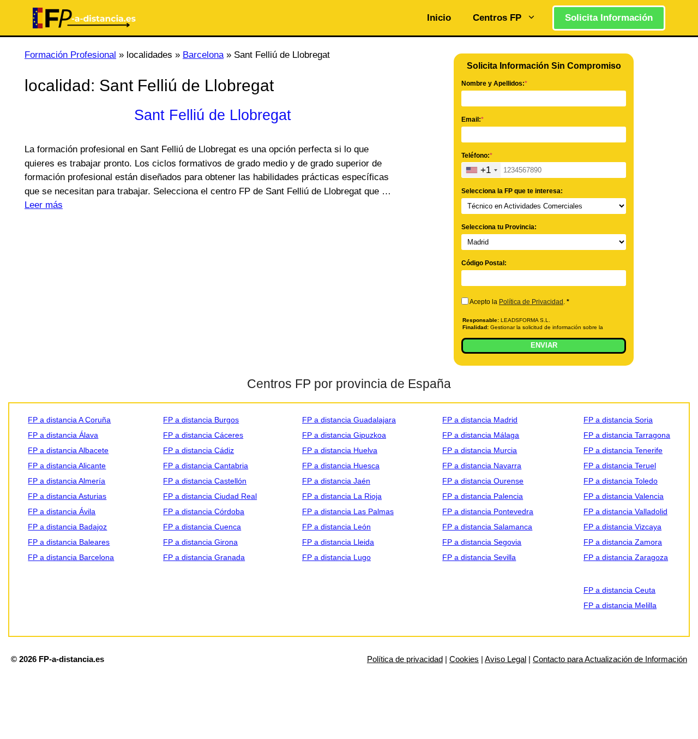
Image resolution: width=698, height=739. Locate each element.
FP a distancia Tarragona (626, 435)
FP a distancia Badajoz (67, 526)
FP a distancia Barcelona (71, 557)
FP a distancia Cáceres (203, 435)
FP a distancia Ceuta (619, 590)
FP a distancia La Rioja (342, 496)
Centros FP (497, 18)
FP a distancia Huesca (341, 465)
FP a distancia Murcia (479, 450)
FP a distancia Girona (200, 542)
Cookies (464, 659)
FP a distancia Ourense (483, 480)
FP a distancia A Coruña (69, 419)
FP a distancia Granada (204, 557)
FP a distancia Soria (618, 419)
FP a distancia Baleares (69, 542)
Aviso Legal (505, 659)
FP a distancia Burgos (201, 419)
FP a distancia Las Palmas (348, 511)
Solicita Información (609, 18)
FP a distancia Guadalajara (349, 419)
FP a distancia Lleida (338, 542)
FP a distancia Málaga (480, 435)
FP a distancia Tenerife (623, 450)
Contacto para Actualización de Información (610, 659)
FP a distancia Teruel (619, 465)
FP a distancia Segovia (481, 542)
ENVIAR (544, 345)
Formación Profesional (70, 55)
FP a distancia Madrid (480, 419)
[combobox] (481, 170)
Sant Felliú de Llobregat (212, 115)
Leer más (44, 205)
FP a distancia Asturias (67, 496)
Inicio (439, 18)
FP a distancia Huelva (339, 450)
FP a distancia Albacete (68, 450)
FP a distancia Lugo (336, 557)
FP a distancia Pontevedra (487, 511)
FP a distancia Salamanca (487, 526)
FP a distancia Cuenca (202, 526)
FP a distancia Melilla (620, 605)
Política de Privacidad (531, 302)
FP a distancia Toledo (620, 480)
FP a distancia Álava (63, 435)
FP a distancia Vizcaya (622, 526)
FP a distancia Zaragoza (625, 557)
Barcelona (203, 55)
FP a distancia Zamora (622, 542)
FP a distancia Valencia (623, 496)
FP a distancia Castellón (204, 480)
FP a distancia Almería (66, 480)
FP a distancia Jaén (336, 480)
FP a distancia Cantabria (205, 465)
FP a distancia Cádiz (198, 450)
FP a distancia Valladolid (625, 511)
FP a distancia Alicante (67, 465)
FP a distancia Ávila (61, 511)
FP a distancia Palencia (482, 496)
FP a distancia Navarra (481, 465)
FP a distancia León (336, 526)
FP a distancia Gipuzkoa (344, 435)
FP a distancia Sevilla (479, 557)
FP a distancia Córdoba (203, 511)
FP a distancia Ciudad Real (210, 496)
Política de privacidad (405, 659)
